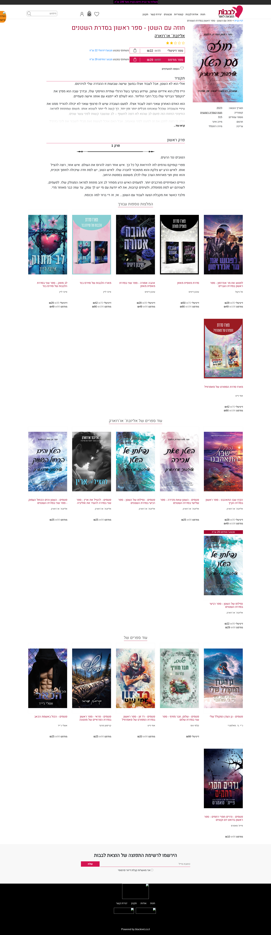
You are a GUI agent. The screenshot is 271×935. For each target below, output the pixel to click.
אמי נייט (239, 396)
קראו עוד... (179, 126)
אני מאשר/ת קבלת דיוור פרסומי (134, 870)
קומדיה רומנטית (208, 113)
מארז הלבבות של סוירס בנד (95, 283)
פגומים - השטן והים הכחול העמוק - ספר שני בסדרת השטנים (47, 501)
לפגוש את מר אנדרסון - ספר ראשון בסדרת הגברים (226, 284)
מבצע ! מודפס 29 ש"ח (101, 59)
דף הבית (238, 21)
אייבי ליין (107, 292)
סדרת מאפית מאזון (188, 283)
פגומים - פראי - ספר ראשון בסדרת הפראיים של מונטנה (95, 718)
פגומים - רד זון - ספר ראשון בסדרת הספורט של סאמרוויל (138, 718)
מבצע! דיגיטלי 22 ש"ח (101, 50)
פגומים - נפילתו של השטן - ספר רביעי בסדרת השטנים (136, 501)
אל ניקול (239, 292)
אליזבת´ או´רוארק (169, 36)
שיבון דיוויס (194, 292)
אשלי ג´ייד (62, 726)
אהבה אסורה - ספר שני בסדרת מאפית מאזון (137, 284)
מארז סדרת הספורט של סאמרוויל (223, 387)
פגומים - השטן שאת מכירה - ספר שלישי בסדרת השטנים (179, 501)
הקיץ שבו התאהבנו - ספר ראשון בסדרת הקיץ (224, 501)
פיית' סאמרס (237, 826)
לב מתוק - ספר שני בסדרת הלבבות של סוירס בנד (52, 284)
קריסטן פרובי (105, 726)
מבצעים (168, 14)
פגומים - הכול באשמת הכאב (50, 716)
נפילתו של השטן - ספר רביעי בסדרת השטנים (226, 605)
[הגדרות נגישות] (3, 17)
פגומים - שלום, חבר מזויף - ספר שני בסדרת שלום (180, 718)
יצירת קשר (156, 14)
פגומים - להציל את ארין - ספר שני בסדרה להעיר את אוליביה (94, 501)
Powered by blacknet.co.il (135, 929)
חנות (202, 14)
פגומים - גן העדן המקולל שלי (226, 716)
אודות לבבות (192, 14)
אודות (143, 903)
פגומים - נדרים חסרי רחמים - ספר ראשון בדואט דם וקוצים (223, 818)
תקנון (145, 14)
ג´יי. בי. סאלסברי (235, 726)
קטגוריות (178, 14)
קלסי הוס (195, 726)
